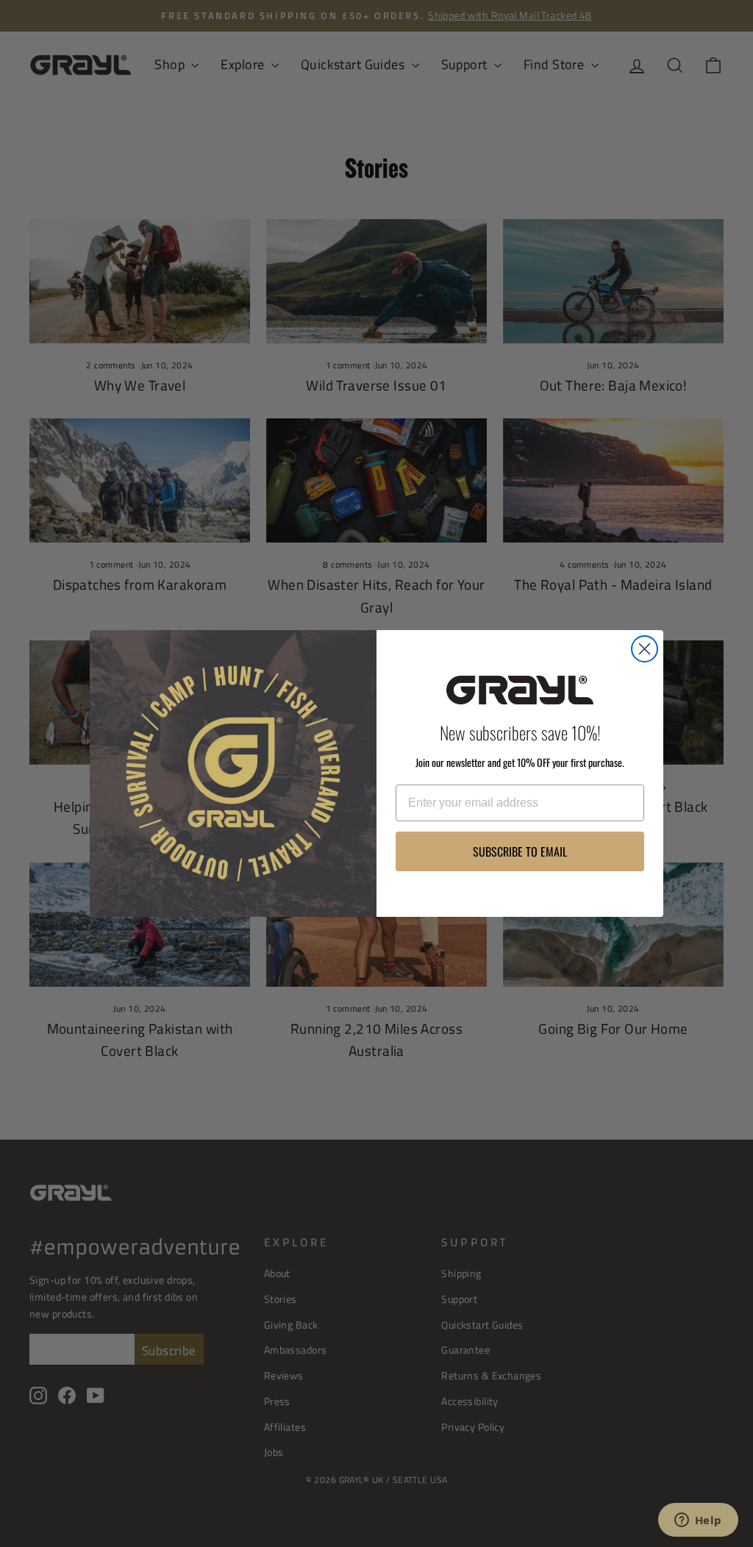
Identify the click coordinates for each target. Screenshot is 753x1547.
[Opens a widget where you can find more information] (697, 1521)
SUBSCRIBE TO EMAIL (520, 851)
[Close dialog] (644, 649)
